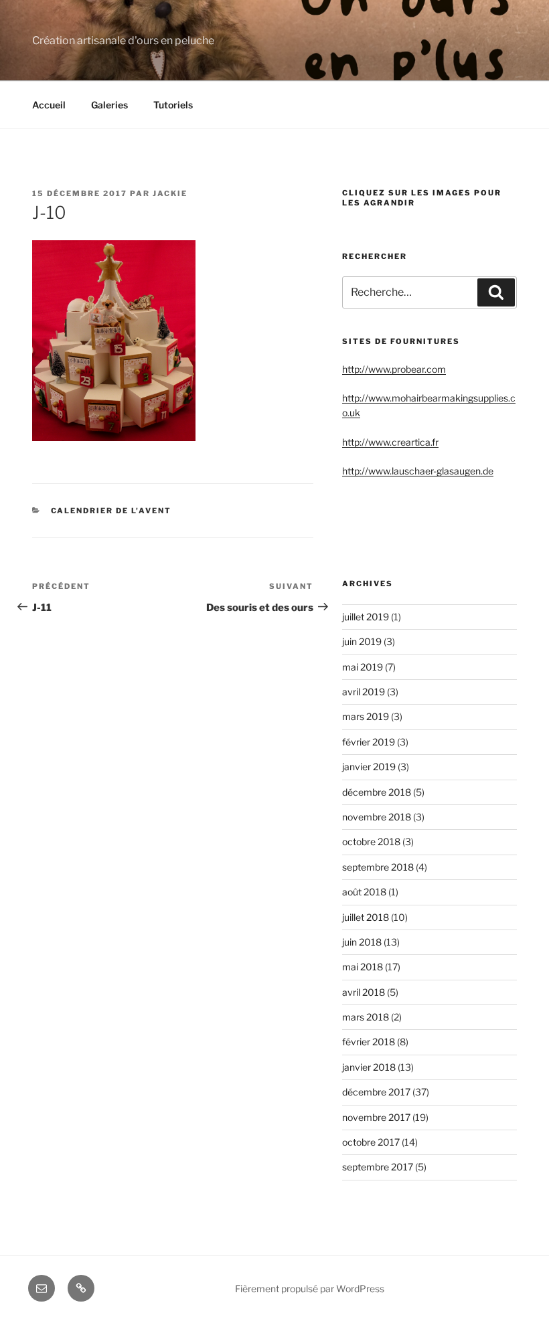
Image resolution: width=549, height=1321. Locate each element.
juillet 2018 (365, 917)
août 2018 (364, 891)
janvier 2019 (369, 766)
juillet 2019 (365, 616)
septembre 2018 (378, 867)
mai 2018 (362, 966)
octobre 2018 (371, 841)
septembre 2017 (377, 1166)
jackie (170, 193)
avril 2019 (363, 691)
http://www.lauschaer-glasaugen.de (417, 470)
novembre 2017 (376, 1117)
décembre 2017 (376, 1091)
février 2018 (368, 1041)
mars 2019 (365, 716)
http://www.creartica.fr (390, 442)
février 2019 (368, 741)
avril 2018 (363, 992)
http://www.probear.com (394, 369)
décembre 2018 (376, 792)
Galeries (109, 104)
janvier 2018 (369, 1067)
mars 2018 (365, 1017)
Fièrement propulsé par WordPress (309, 1288)
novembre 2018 (376, 816)
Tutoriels (173, 104)
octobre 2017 (371, 1142)
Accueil (49, 104)
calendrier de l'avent (111, 510)
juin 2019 (362, 641)
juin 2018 (362, 942)
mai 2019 (362, 667)
